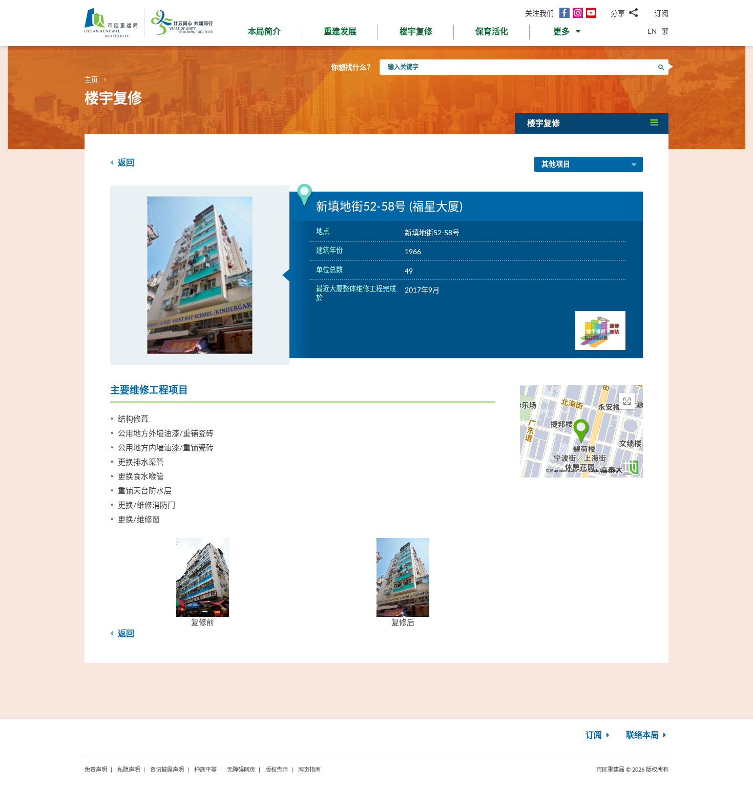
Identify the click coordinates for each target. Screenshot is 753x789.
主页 (91, 79)
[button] (568, 34)
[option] (199, 275)
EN (652, 31)
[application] (581, 431)
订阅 (661, 13)
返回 (125, 163)
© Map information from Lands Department (583, 470)
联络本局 (643, 735)
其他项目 (555, 164)
